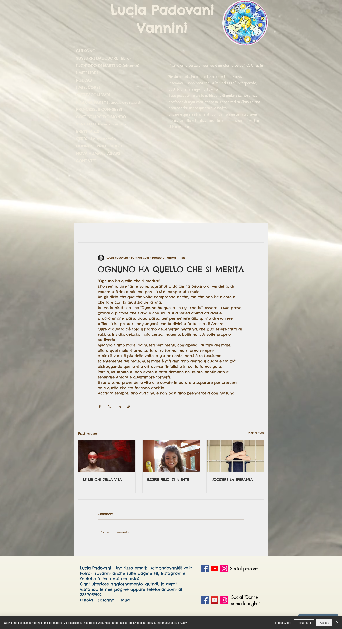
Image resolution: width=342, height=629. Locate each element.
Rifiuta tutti (304, 623)
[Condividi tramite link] (129, 406)
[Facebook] (205, 600)
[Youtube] (214, 568)
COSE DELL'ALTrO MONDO (101, 117)
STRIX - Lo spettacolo (96, 139)
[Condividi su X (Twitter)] (109, 406)
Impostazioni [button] (283, 623)
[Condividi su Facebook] (100, 406)
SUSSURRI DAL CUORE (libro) (102, 58)
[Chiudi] (337, 622)
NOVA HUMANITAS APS (98, 153)
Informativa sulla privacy (172, 623)
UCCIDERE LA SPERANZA (232, 479)
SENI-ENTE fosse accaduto (101, 124)
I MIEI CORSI (88, 87)
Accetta (324, 623)
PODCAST (85, 80)
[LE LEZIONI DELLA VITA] (106, 456)
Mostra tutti (256, 433)
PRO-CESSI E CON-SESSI (99, 109)
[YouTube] (214, 600)
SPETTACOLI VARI (93, 95)
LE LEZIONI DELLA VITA (102, 479)
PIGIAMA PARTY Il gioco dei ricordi (102, 102)
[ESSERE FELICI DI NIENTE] (171, 456)
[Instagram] (224, 568)
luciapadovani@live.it (170, 567)
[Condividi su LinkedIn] (119, 406)
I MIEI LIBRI (87, 73)
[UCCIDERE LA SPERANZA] (235, 456)
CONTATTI (86, 161)
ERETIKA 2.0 (87, 131)
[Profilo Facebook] (205, 568)
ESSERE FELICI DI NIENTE (168, 479)
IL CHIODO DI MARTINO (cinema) (102, 65)
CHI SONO (86, 51)
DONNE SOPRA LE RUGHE (100, 146)
